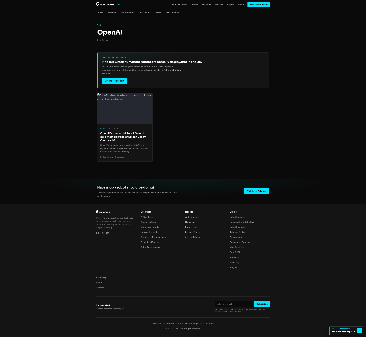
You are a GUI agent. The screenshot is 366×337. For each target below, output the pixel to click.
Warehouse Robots (150, 227)
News (158, 12)
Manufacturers (236, 247)
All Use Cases (147, 217)
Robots (194, 4)
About (241, 4)
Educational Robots (150, 242)
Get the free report (114, 81)
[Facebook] (97, 234)
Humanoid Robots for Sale (242, 222)
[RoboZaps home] (103, 213)
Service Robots (192, 237)
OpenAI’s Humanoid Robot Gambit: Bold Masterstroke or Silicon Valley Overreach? (123, 137)
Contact (100, 287)
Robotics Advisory (238, 232)
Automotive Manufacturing (153, 237)
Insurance (234, 257)
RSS (202, 323)
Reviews (112, 12)
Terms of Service (175, 323)
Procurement (236, 237)
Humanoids (190, 222)
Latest (100, 12)
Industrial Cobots (193, 232)
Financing (234, 262)
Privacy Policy (158, 323)
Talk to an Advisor (259, 4)
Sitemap (210, 323)
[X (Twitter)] (102, 234)
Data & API (235, 252)
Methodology (172, 12)
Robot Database (237, 217)
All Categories (191, 217)
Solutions (206, 4)
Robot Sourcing (237, 227)
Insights (230, 4)
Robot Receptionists (150, 247)
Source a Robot (179, 4)
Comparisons (127, 12)
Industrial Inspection (150, 232)
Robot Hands (191, 227)
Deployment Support (240, 242)
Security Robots (148, 222)
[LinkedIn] (107, 234)
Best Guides (144, 12)
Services (219, 4)
